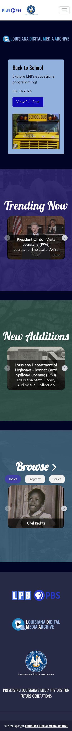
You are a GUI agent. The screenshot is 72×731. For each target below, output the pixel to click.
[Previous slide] (7, 238)
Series (57, 479)
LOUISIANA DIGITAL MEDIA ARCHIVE (46, 726)
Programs (35, 479)
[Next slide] (65, 238)
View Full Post (28, 102)
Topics (13, 479)
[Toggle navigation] (64, 10)
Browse (33, 466)
